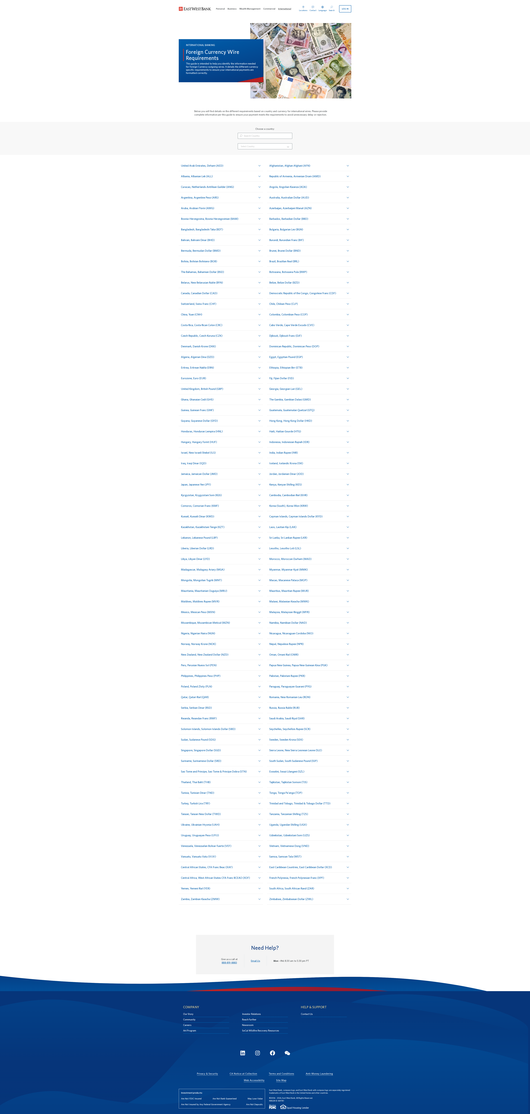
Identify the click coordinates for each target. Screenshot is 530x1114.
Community (189, 1019)
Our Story (188, 1014)
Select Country (248, 146)
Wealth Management (250, 8)
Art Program (189, 1030)
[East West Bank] (195, 9)
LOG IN (345, 9)
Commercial (269, 8)
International (284, 8)
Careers (187, 1025)
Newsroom (248, 1025)
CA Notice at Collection (243, 1073)
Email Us (255, 960)
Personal (220, 8)
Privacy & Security (207, 1073)
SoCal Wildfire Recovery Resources (260, 1030)
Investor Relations (251, 1014)
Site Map (281, 1080)
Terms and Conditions (281, 1073)
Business (232, 8)
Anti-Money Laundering (319, 1073)
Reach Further (249, 1019)
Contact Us (307, 1014)
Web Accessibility (254, 1080)
